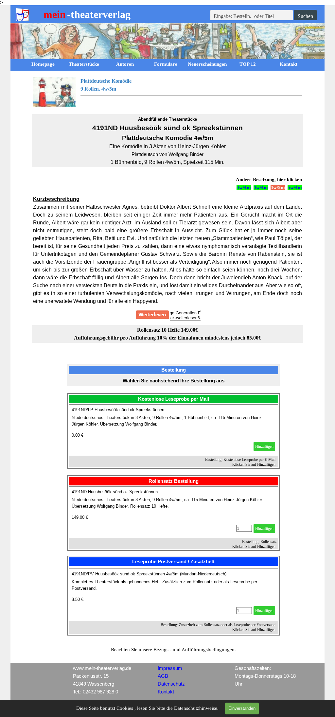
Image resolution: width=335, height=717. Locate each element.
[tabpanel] (167, 92)
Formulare (165, 64)
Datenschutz (171, 684)
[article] (173, 429)
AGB (163, 676)
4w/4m (261, 187)
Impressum (170, 668)
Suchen (305, 16)
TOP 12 (247, 64)
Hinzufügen (264, 446)
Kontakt (288, 64)
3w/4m (244, 187)
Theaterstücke (84, 64)
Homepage (43, 64)
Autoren (125, 64)
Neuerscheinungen (207, 64)
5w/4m (295, 187)
